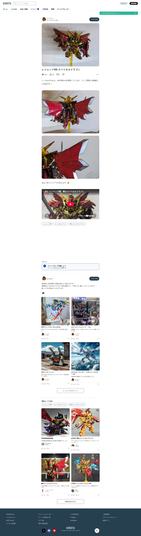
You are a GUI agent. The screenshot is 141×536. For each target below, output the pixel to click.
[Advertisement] (70, 241)
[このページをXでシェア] (44, 531)
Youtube (73, 517)
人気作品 (45, 9)
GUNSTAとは (10, 514)
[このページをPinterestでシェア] (54, 531)
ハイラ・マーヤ (49, 490)
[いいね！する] (97, 530)
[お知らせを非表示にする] (135, 13)
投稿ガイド (106, 520)
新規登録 (133, 3)
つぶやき (14, 9)
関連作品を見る (70, 502)
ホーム (5, 9)
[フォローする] (94, 19)
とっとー (50, 18)
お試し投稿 (24, 9)
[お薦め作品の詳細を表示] (97, 74)
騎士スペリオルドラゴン (77, 224)
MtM (76, 490)
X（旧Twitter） (75, 514)
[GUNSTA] (7, 3)
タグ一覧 (41, 520)
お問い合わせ (10, 520)
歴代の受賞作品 (43, 523)
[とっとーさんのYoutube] (44, 293)
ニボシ (77, 445)
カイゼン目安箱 (11, 523)
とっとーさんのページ (70, 391)
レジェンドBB (47, 224)
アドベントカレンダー (45, 514)
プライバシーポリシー (109, 517)
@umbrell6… (48, 443)
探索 (52, 9)
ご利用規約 (106, 514)
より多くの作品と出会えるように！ (110, 13)
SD (48, 20)
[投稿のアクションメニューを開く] (68, 339)
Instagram (73, 520)
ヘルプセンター (64, 9)
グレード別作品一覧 (44, 517)
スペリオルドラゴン (61, 224)
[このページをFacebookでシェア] (49, 531)
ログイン (123, 3)
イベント (34, 9)
